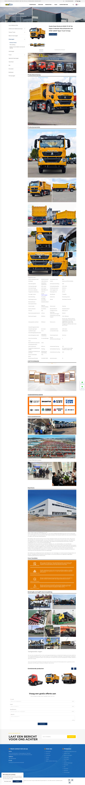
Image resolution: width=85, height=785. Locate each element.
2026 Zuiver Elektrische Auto (16, 28)
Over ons (48, 753)
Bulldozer (11, 72)
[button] (72, 669)
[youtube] (78, 1)
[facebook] (76, 1)
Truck (10, 54)
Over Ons (40, 4)
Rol (9, 65)
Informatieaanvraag (53, 34)
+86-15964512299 (12, 758)
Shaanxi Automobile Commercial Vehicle (17, 47)
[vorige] (29, 45)
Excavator (11, 68)
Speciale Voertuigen (14, 58)
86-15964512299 (69, 1)
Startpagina (32, 4)
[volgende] (45, 45)
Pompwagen (12, 75)
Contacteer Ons (64, 4)
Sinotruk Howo (31, 16)
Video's (47, 759)
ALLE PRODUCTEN (13, 25)
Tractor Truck (12, 32)
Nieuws (47, 757)
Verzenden (42, 723)
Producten (48, 4)
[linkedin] (79, 1)
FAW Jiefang (12, 44)
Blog (56, 4)
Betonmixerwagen (13, 35)
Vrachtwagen (44, 295)
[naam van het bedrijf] (9, 4)
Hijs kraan (11, 61)
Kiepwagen (24, 16)
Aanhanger (11, 51)
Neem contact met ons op (51, 761)
